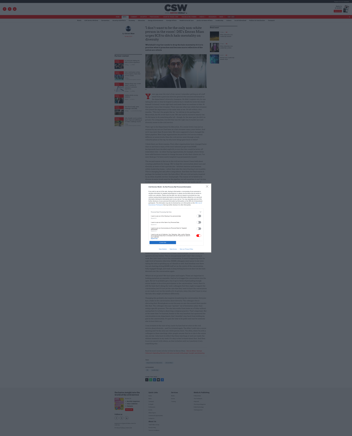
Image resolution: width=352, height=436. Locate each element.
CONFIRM (162, 242)
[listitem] (176, 212)
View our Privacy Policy (186, 249)
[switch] (198, 216)
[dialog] (176, 218)
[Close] (207, 187)
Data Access (173, 249)
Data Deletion (163, 249)
